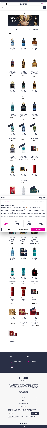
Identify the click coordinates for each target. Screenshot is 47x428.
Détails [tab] (23, 201)
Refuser (8, 229)
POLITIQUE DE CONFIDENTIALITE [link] (23, 390)
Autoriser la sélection (23, 229)
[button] (6, 4)
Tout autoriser (38, 229)
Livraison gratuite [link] (17, 356)
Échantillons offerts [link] (34, 356)
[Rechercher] (44, 7)
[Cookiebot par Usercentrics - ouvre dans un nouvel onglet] (40, 198)
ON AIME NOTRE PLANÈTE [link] (23, 392)
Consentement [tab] (8, 201)
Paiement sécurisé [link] (34, 362)
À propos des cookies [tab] (39, 201)
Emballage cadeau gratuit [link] (17, 362)
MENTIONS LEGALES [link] (24, 391)
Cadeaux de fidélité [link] (18, 367)
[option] (23, 21)
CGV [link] (19, 391)
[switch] (17, 224)
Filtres (23, 426)
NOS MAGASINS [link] (23, 403)
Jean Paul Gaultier (12, 48)
